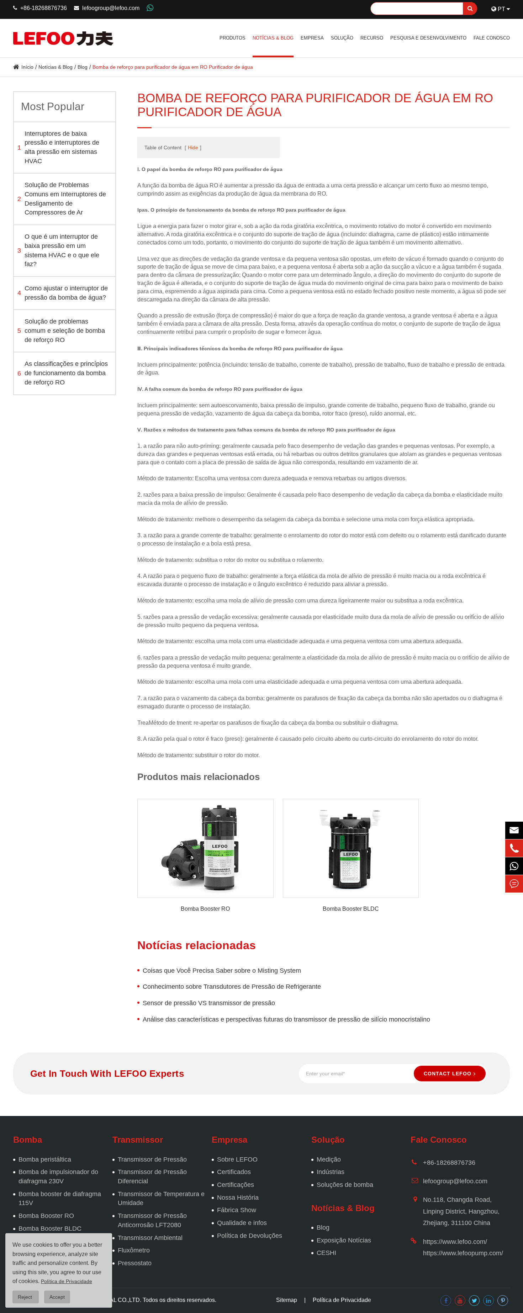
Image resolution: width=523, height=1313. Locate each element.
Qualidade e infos (242, 1222)
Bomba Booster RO (205, 909)
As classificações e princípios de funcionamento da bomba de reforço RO (62, 373)
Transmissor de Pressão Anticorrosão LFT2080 (152, 1220)
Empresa (312, 38)
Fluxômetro (134, 1250)
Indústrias (330, 1171)
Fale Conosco (492, 38)
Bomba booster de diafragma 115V (60, 1198)
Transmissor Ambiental (150, 1237)
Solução (342, 38)
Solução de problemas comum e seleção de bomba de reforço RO (61, 330)
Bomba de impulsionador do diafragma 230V (58, 1176)
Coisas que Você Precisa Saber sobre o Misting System (222, 970)
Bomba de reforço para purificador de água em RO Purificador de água (173, 67)
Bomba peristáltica (45, 1159)
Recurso (371, 38)
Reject (25, 1297)
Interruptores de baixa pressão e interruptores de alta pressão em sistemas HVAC (58, 147)
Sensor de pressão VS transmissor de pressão (209, 1003)
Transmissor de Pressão (152, 1159)
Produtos (232, 38)
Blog (83, 67)
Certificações (235, 1184)
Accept (57, 1297)
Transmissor (137, 1139)
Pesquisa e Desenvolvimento (428, 38)
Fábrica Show (236, 1210)
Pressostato (135, 1263)
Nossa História (238, 1197)
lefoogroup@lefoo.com (110, 8)
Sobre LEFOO (237, 1159)
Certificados (234, 1171)
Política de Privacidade (342, 1300)
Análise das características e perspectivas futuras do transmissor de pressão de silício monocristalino (286, 1019)
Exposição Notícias (344, 1240)
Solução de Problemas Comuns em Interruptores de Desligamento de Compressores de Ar (61, 199)
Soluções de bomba (345, 1184)
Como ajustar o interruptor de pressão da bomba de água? (62, 293)
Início (27, 67)
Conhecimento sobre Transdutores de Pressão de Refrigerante (232, 986)
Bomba (27, 1139)
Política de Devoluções (249, 1235)
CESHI (326, 1252)
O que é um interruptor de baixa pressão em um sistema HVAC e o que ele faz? (58, 250)
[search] (470, 8)
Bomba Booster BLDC (351, 909)
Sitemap (286, 1300)
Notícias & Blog (273, 38)
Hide (193, 147)
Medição (329, 1159)
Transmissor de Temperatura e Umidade (161, 1198)
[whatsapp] (514, 866)
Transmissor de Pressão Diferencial (152, 1176)
